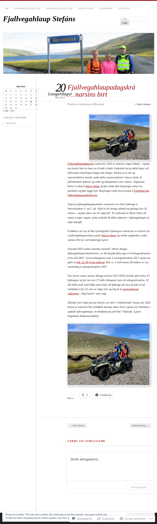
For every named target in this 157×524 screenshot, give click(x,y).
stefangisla (85, 104)
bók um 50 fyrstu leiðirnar (91, 262)
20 (31, 101)
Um (6, 8)
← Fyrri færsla (77, 425)
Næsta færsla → (140, 425)
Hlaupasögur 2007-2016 (27, 8)
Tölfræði (123, 8)
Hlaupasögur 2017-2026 (59, 8)
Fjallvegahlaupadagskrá (81, 163)
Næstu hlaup (86, 8)
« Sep (5, 111)
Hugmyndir (105, 8)
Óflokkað (99, 104)
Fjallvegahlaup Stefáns (39, 19)
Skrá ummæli (144, 104)
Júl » (12, 111)
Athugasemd (139, 487)
